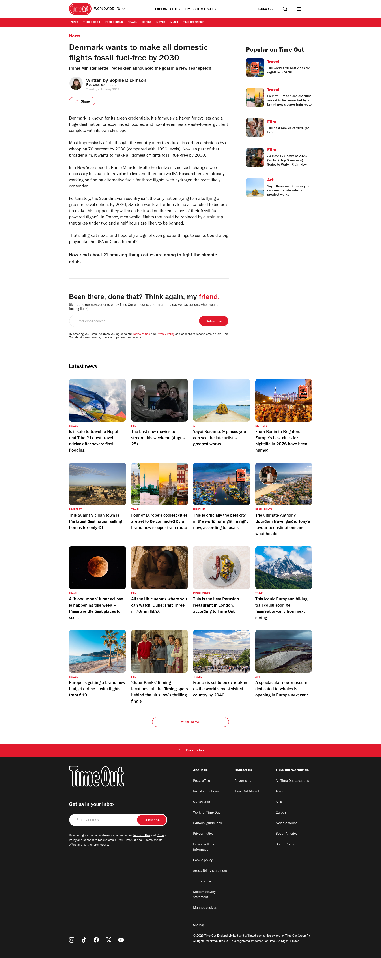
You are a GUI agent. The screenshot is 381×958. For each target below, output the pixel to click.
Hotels (146, 22)
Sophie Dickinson (127, 80)
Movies (160, 22)
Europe (281, 813)
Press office (201, 781)
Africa (280, 791)
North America (286, 823)
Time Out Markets (200, 9)
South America (286, 834)
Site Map (198, 925)
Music (174, 22)
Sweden (135, 205)
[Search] (285, 9)
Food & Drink (114, 22)
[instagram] (71, 940)
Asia (279, 802)
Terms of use (202, 881)
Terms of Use (141, 334)
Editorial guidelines (207, 823)
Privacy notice (203, 834)
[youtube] (121, 940)
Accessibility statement (210, 871)
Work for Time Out (206, 813)
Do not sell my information (203, 847)
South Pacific (285, 844)
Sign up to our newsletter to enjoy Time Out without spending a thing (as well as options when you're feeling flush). (143, 307)
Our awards (201, 802)
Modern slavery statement (204, 895)
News (74, 22)
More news (190, 722)
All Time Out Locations (292, 781)
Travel (132, 22)
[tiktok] (84, 940)
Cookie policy (203, 860)
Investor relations (206, 791)
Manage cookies (205, 908)
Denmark (77, 119)
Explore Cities (167, 9)
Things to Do (91, 22)
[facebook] (96, 940)
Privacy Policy (165, 334)
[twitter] (108, 940)
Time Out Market (193, 22)
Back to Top (195, 750)
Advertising (243, 781)
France (111, 218)
